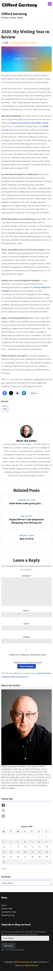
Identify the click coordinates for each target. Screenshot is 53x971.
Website (26, 637)
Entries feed (6, 908)
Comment (27, 576)
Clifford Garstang (14, 14)
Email (27, 623)
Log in (4, 905)
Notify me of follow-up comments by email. (27, 654)
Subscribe (8, 945)
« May (3, 868)
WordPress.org (7, 915)
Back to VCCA (26, 538)
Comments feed (8, 912)
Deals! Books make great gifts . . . (26, 503)
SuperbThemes (31, 965)
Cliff (6, 43)
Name (26, 610)
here (40, 383)
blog (5, 409)
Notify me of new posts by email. (27, 662)
